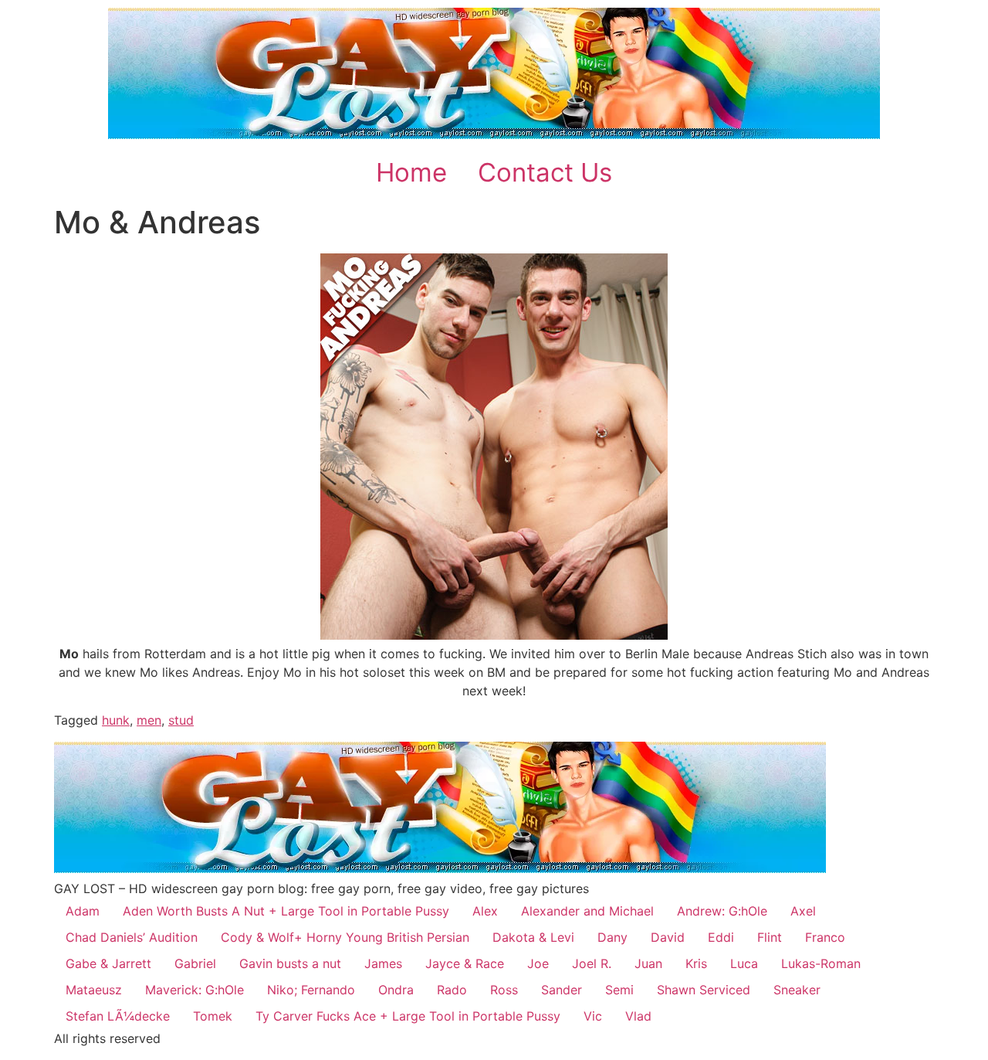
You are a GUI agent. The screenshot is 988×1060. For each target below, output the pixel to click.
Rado (452, 989)
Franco (825, 937)
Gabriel (195, 963)
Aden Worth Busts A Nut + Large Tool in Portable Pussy (286, 911)
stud (181, 720)
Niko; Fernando (311, 989)
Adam (83, 911)
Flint (769, 937)
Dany (612, 937)
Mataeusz (94, 989)
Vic (593, 1016)
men (149, 720)
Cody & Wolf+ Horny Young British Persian (345, 937)
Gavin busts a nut (290, 963)
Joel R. (591, 963)
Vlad (638, 1016)
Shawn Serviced (703, 989)
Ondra (396, 989)
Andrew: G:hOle (722, 911)
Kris (696, 963)
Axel (803, 911)
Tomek (212, 1016)
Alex (485, 911)
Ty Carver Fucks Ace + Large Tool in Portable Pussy (407, 1016)
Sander (561, 989)
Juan (648, 963)
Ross (504, 989)
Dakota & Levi (533, 937)
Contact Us (545, 172)
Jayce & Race (464, 963)
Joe (538, 963)
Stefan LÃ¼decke (118, 1016)
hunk (116, 720)
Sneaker (797, 989)
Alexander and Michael (587, 911)
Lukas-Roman (821, 963)
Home (411, 172)
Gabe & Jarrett (108, 963)
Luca (744, 963)
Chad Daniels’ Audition (132, 937)
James (383, 963)
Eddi (721, 937)
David (668, 937)
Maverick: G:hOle (194, 989)
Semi (619, 989)
